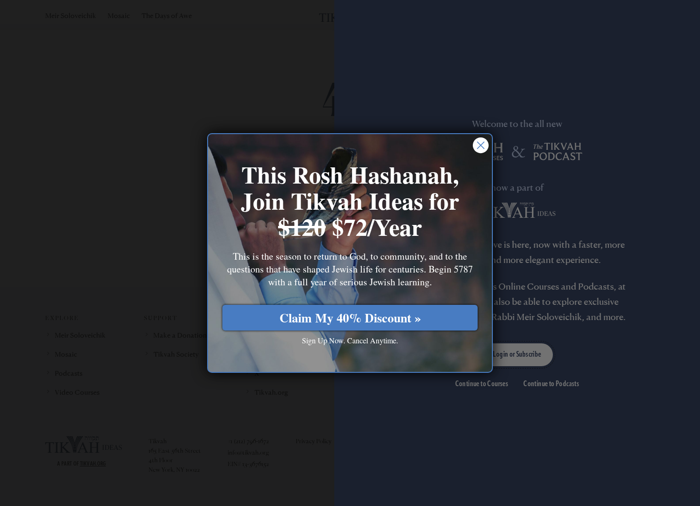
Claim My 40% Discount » (350, 318)
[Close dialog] (480, 145)
